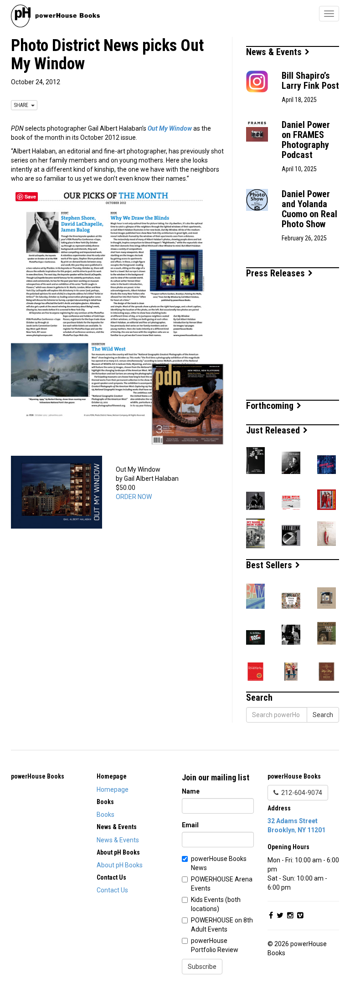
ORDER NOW (134, 496)
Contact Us (112, 890)
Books (105, 814)
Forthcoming (271, 405)
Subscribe (202, 966)
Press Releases (276, 273)
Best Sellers (270, 565)
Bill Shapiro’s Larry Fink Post (310, 80)
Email (190, 825)
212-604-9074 (300, 792)
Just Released (274, 430)
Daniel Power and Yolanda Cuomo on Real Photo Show (309, 208)
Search (323, 714)
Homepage (113, 789)
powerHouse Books (37, 776)
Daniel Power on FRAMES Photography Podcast (306, 139)
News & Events (275, 51)
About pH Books (120, 865)
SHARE (22, 105)
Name (191, 791)
